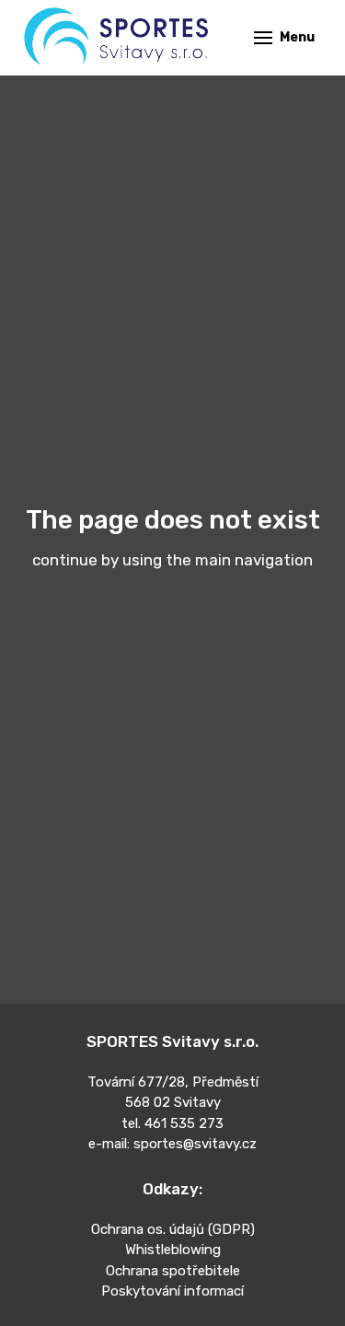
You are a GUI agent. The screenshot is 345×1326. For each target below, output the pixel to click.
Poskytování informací (172, 1291)
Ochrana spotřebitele (173, 1270)
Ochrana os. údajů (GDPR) (173, 1229)
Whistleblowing (173, 1249)
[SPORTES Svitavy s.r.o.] (117, 38)
